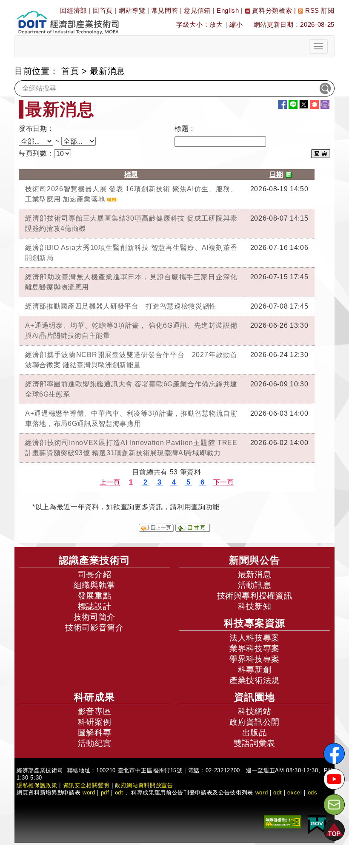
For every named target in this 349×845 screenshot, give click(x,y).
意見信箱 (197, 10)
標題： (185, 128)
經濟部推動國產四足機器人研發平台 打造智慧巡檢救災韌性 (121, 306)
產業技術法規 (254, 680)
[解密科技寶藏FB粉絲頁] (334, 753)
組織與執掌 (94, 585)
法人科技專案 (254, 637)
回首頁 (103, 10)
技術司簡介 (94, 616)
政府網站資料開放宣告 (144, 785)
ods (313, 792)
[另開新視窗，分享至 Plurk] (314, 104)
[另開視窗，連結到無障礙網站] (282, 821)
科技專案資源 (254, 623)
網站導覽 (132, 10)
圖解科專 (95, 732)
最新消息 (255, 574)
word (261, 792)
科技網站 (255, 711)
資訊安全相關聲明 (86, 785)
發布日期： (36, 128)
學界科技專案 (254, 659)
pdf (105, 792)
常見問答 (165, 10)
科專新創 (255, 669)
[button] (334, 830)
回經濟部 (73, 10)
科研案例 (95, 721)
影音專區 (95, 711)
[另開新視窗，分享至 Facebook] (282, 104)
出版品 (254, 732)
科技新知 (255, 606)
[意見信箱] (334, 804)
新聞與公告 (254, 560)
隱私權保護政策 (37, 785)
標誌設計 (95, 606)
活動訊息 (255, 585)
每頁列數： (36, 153)
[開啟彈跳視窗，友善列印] (325, 104)
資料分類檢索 (271, 10)
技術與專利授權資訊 (254, 595)
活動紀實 (95, 743)
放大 (216, 24)
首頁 (70, 71)
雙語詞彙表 (254, 743)
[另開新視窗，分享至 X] (303, 104)
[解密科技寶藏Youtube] (334, 779)
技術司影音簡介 (94, 627)
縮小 (236, 24)
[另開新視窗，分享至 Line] (293, 104)
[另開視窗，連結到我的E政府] (317, 824)
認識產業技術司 (94, 560)
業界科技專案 (254, 648)
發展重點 (95, 595)
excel (294, 792)
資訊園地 (254, 697)
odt (119, 792)
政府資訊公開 (254, 721)
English (228, 10)
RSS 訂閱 (319, 10)
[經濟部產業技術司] (67, 17)
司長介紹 (95, 574)
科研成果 (94, 697)
